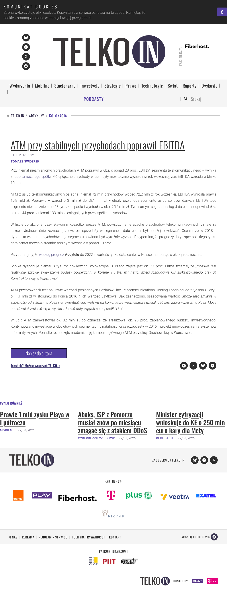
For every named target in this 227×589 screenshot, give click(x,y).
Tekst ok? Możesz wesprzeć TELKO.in (35, 365)
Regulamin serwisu (53, 537)
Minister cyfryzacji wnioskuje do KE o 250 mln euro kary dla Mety (190, 422)
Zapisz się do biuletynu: (195, 537)
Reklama (28, 537)
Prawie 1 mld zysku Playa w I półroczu (34, 418)
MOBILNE (7, 430)
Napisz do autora (38, 353)
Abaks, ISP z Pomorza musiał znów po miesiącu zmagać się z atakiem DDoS (112, 422)
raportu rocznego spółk (32, 176)
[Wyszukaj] (186, 99)
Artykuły (36, 116)
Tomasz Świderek (25, 161)
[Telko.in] (109, 51)
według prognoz (51, 254)
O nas (13, 537)
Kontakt (115, 537)
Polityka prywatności (88, 537)
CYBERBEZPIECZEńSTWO (96, 438)
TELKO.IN (17, 116)
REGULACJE (165, 438)
